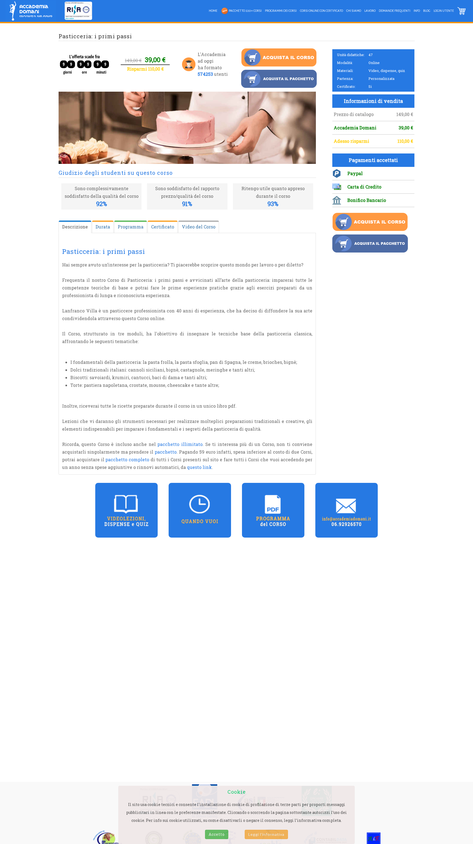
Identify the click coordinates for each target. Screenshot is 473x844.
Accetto (217, 834)
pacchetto (166, 452)
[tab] (75, 227)
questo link (199, 467)
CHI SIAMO (353, 11)
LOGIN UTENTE (444, 11)
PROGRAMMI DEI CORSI (281, 11)
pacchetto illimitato (179, 444)
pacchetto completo (127, 459)
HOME (213, 11)
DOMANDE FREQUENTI (394, 11)
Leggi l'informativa (266, 834)
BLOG (426, 11)
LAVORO (370, 11)
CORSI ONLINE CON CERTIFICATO (321, 11)
